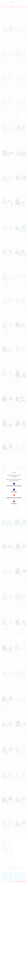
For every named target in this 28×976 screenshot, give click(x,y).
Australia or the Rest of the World (14, 485)
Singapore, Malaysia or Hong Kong (14, 497)
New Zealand (14, 491)
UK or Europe (14, 503)
